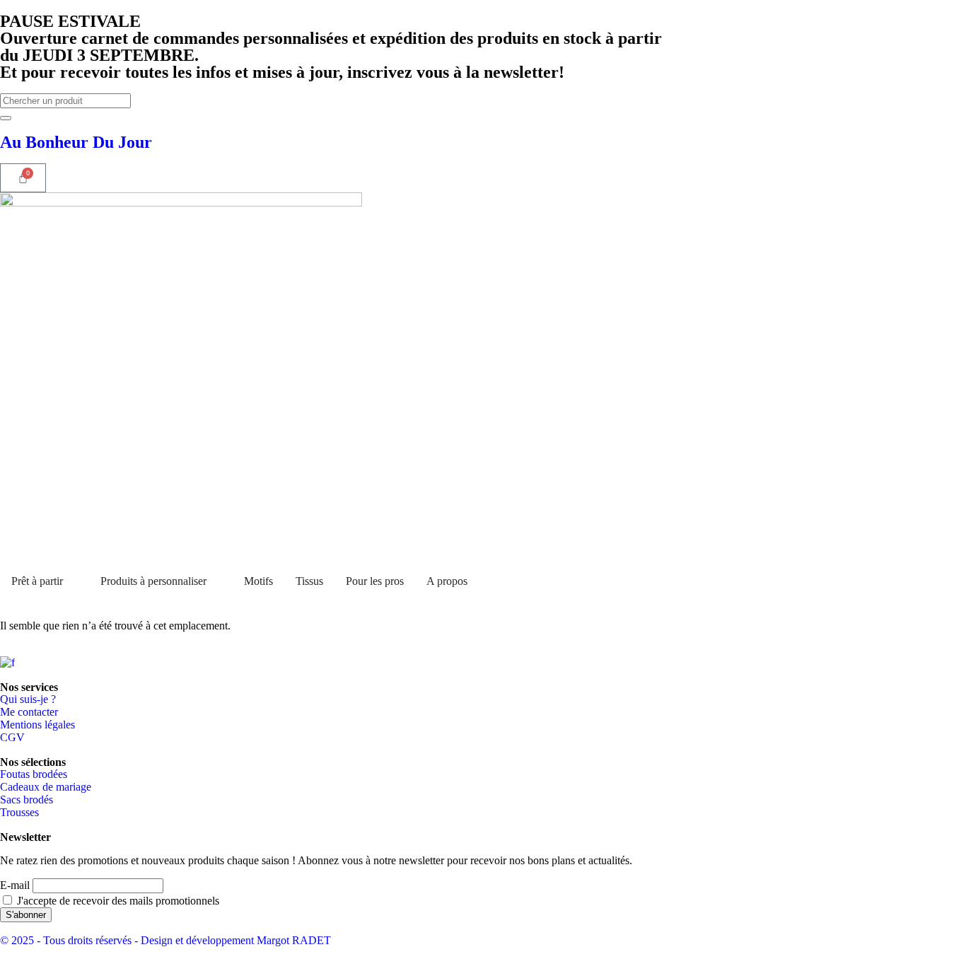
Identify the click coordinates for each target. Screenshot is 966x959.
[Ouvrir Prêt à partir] (72, 581)
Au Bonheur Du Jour (76, 142)
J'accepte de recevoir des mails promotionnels (116, 901)
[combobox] (65, 100)
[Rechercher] (5, 118)
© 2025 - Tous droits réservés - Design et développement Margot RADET (165, 940)
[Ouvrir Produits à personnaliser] (215, 581)
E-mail (15, 885)
